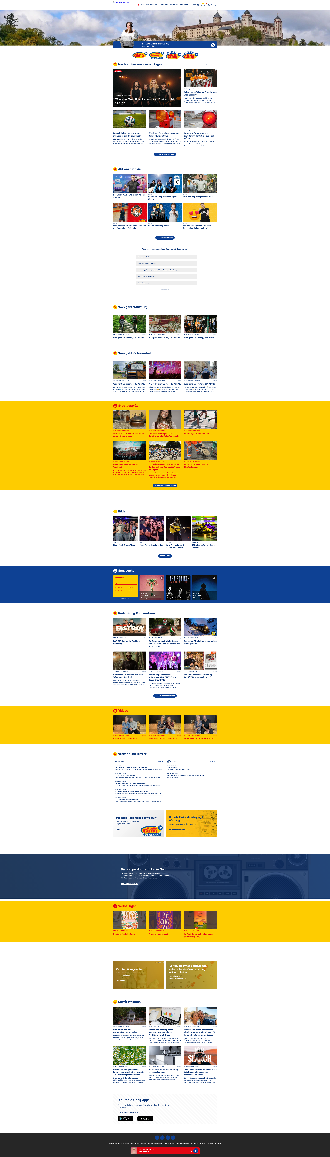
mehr (160, 761)
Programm (154, 5)
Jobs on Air (184, 5)
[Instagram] (162, 1137)
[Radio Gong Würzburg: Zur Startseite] (121, 4)
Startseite (138, 5)
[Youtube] (168, 1137)
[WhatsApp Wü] (173, 1137)
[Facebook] (157, 1137)
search (215, 5)
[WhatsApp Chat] (213, 45)
